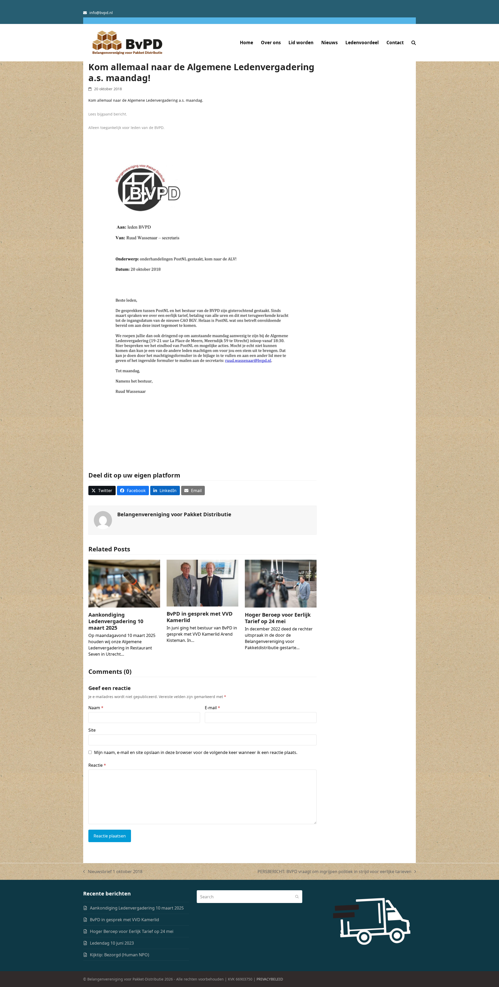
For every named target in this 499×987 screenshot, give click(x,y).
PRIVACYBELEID (270, 979)
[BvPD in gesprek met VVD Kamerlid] (202, 582)
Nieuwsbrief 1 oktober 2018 (112, 872)
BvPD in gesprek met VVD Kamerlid (200, 617)
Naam (95, 708)
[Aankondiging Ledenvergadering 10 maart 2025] (124, 583)
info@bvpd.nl (101, 12)
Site (92, 730)
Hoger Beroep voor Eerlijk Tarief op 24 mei (278, 618)
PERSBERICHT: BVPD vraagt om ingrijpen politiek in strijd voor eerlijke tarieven (334, 872)
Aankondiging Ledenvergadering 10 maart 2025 (115, 621)
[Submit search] (297, 896)
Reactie (97, 765)
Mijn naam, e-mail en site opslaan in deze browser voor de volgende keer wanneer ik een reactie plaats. (195, 752)
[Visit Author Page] (103, 520)
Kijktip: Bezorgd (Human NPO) (119, 955)
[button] (414, 42)
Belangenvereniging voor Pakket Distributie (174, 514)
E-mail (212, 708)
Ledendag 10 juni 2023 (112, 943)
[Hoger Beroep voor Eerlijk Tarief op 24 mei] (281, 583)
